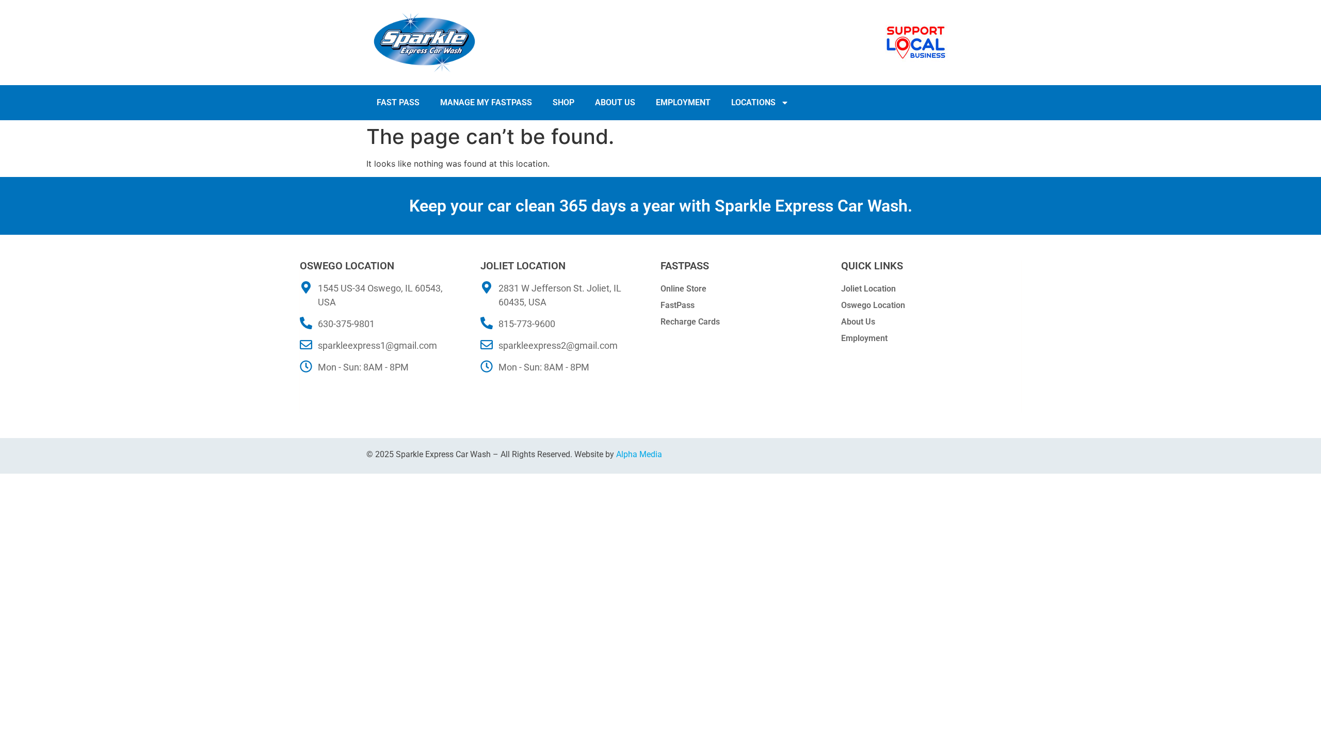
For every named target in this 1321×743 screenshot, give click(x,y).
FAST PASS (398, 102)
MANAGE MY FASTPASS (486, 102)
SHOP (563, 102)
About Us (615, 102)
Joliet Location (868, 289)
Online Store (683, 289)
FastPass (677, 305)
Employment (683, 102)
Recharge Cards (690, 322)
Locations (753, 102)
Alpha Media (639, 454)
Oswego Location (873, 305)
